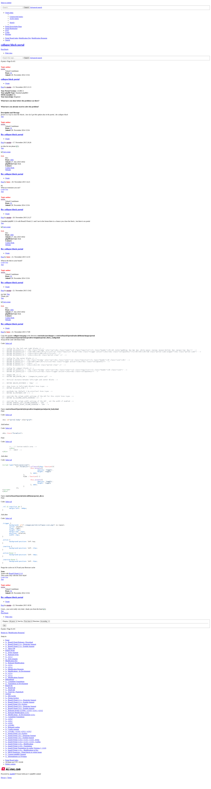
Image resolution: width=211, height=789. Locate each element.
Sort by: (21, 621)
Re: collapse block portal (12, 134)
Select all (8, 343)
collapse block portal (12, 44)
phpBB (12, 774)
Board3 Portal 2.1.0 (16, 573)
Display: (6, 621)
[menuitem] (16, 17)
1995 (12, 160)
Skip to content (6, 3)
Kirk (2, 156)
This (8, 294)
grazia (3, 69)
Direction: (36, 621)
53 (11, 73)
